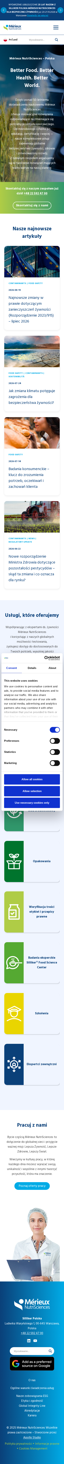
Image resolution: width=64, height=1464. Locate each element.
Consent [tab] (11, 667)
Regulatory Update (20, 542)
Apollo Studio (32, 1437)
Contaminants (17, 283)
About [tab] (52, 667)
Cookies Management (33, 1448)
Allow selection (32, 791)
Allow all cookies (32, 779)
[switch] (55, 741)
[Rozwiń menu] (55, 27)
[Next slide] (60, 10)
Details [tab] (32, 667)
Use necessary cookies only (32, 802)
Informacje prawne (47, 1443)
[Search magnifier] (56, 39)
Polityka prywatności (18, 1443)
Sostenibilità (16, 376)
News (31, 538)
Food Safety (35, 283)
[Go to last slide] (4, 10)
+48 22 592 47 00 (35, 193)
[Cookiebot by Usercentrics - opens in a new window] (45, 658)
